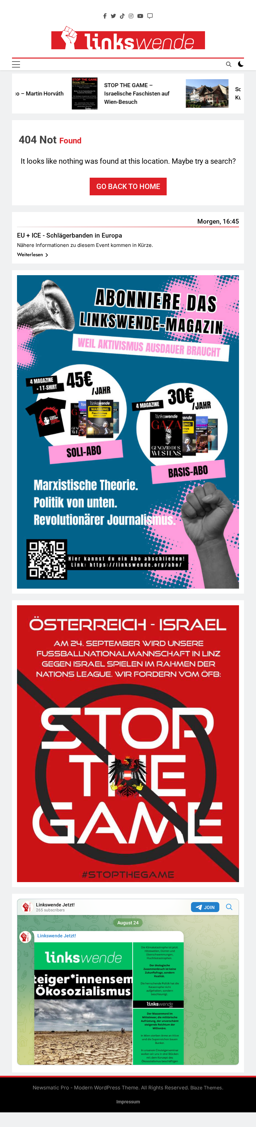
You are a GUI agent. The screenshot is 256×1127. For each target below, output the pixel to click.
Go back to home (128, 186)
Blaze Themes (206, 1087)
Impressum (128, 1102)
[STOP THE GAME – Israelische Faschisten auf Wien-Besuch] (60, 93)
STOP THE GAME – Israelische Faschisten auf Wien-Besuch (112, 93)
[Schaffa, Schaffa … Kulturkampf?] (182, 93)
